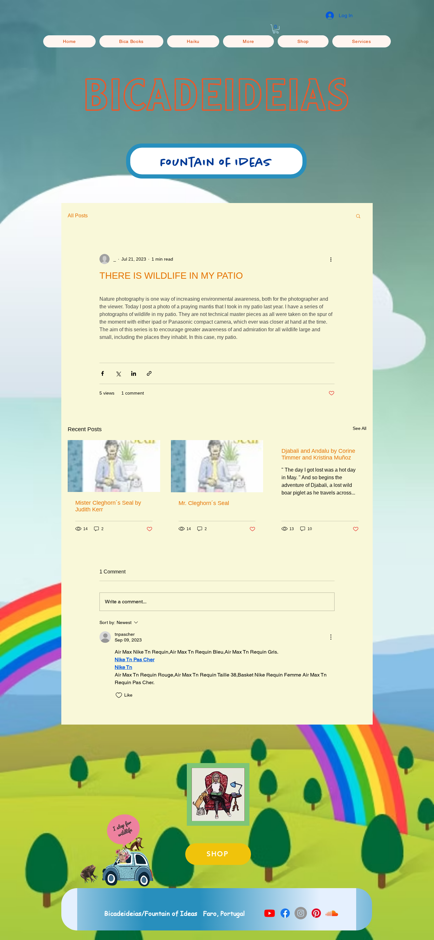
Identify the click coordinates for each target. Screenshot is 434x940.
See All (359, 428)
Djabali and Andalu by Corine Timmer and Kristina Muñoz (318, 454)
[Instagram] (301, 913)
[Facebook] (285, 913)
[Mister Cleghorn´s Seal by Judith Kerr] (114, 466)
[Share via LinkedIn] (134, 373)
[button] (275, 29)
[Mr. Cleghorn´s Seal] (217, 466)
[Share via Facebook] (102, 373)
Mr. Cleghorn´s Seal (204, 503)
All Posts (78, 215)
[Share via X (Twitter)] (118, 373)
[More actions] (331, 259)
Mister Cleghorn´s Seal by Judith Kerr (108, 506)
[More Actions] (331, 637)
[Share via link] (149, 373)
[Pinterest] (316, 913)
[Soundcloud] (332, 913)
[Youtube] (269, 913)
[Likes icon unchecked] (119, 695)
